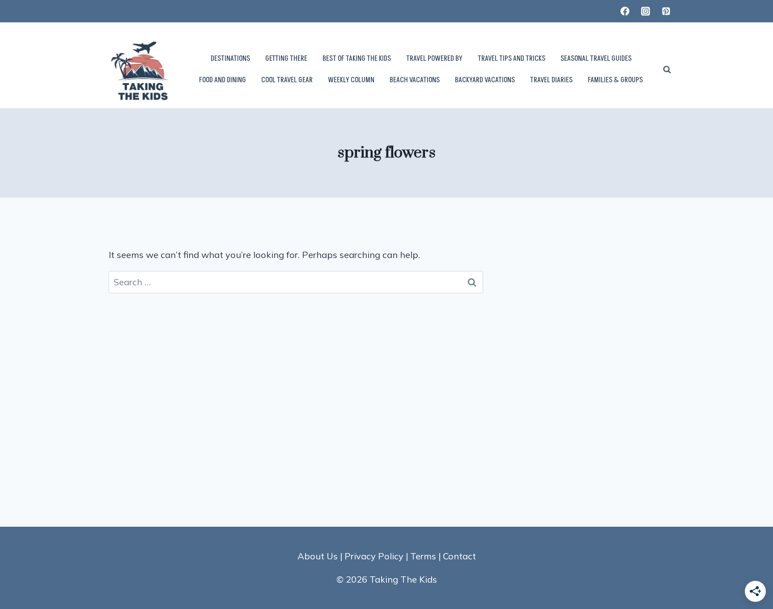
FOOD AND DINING (222, 80)
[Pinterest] (666, 11)
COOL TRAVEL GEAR (287, 80)
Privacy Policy (373, 556)
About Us (317, 556)
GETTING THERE (286, 58)
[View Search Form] (667, 70)
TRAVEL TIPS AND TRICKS (511, 58)
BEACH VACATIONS (415, 80)
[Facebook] (625, 11)
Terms (423, 556)
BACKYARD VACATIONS (485, 80)
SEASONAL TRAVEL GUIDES (596, 58)
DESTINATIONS (230, 58)
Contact (459, 556)
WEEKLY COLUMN (351, 80)
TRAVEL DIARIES (551, 80)
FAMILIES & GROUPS (615, 80)
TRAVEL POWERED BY (434, 58)
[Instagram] (645, 11)
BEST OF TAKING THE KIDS (357, 58)
